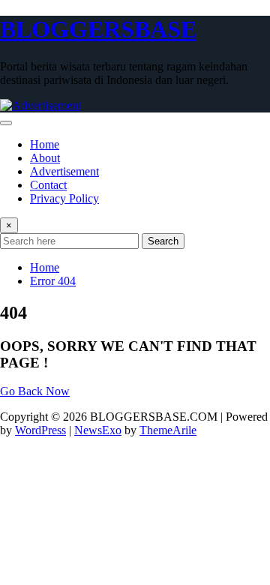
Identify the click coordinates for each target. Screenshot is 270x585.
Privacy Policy (64, 198)
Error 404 (53, 280)
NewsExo (98, 430)
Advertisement (64, 171)
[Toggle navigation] (6, 123)
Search (163, 241)
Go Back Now (35, 391)
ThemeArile (168, 430)
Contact (48, 184)
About (45, 158)
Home (44, 144)
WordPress (40, 430)
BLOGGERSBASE (98, 29)
